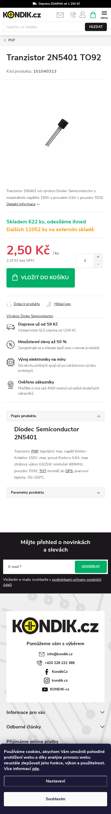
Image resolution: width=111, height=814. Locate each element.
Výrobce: (29, 316)
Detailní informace (20, 204)
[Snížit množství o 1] (98, 264)
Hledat (96, 27)
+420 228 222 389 (60, 662)
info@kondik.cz (60, 654)
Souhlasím (55, 799)
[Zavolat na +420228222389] (73, 15)
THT (42, 471)
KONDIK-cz (59, 689)
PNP (34, 451)
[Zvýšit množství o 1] (98, 257)
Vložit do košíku (45, 277)
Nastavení (55, 781)
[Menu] (104, 14)
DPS (69, 471)
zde (35, 769)
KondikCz (60, 671)
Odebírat (91, 566)
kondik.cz (60, 680)
